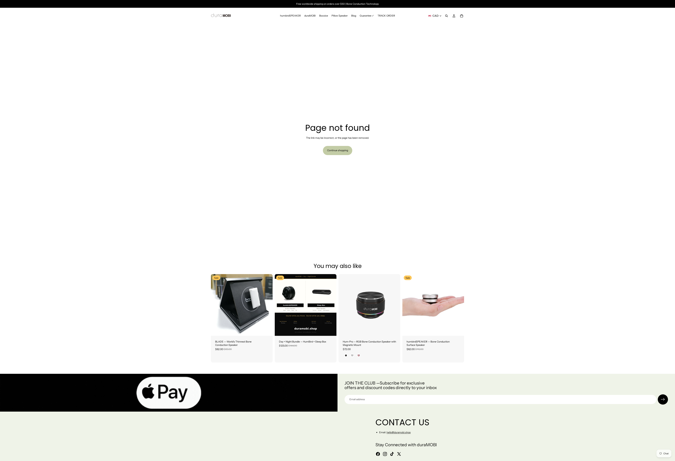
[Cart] (461, 16)
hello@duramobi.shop (399, 432)
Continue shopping (337, 150)
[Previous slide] (216, 305)
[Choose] (267, 330)
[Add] (331, 330)
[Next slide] (267, 305)
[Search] (446, 16)
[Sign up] (663, 399)
